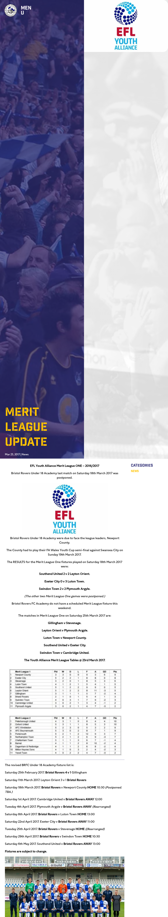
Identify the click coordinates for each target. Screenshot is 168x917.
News (25, 454)
